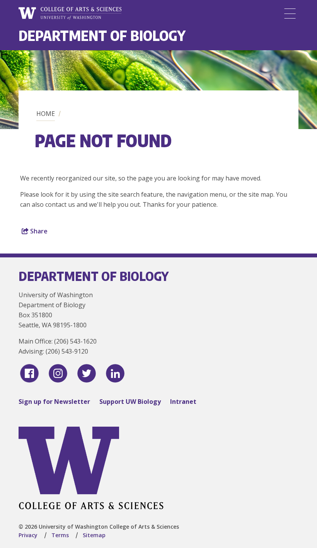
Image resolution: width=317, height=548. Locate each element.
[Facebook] (29, 373)
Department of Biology (102, 35)
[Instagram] (58, 373)
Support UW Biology (130, 401)
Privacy (28, 535)
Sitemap (94, 535)
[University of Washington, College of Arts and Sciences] (70, 13)
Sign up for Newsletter (54, 401)
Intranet (183, 401)
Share (38, 231)
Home (45, 113)
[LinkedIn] (115, 373)
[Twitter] (86, 373)
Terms (60, 535)
